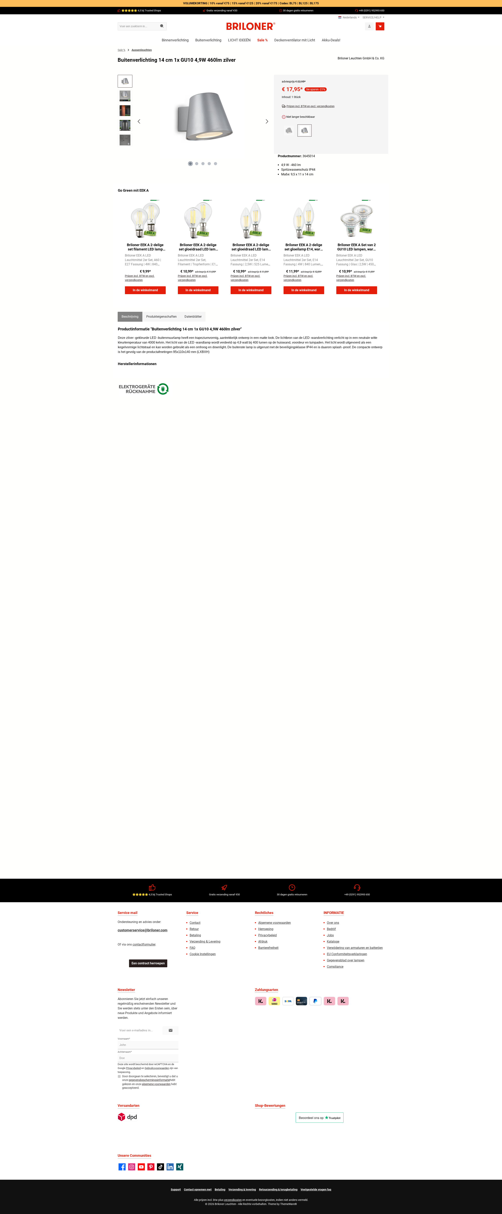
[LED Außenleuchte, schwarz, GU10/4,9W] (289, 130)
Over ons (333, 923)
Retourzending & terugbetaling (278, 1189)
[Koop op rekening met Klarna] (260, 1001)
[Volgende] (267, 121)
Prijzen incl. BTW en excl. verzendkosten (310, 106)
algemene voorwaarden (156, 1084)
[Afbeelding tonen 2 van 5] (196, 163)
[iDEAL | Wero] (274, 1001)
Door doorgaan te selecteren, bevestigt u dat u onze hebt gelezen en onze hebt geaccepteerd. (150, 1082)
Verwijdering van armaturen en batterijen (355, 948)
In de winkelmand (145, 290)
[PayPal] (315, 1001)
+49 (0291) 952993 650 (371, 10)
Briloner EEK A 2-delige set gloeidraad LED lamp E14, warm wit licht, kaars (251, 247)
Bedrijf (331, 929)
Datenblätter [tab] (193, 316)
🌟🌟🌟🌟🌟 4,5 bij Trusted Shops (141, 10)
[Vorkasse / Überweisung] (288, 1001)
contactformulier (144, 944)
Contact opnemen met (198, 1189)
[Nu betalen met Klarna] (329, 1001)
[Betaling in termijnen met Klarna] (343, 1001)
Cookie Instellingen (203, 954)
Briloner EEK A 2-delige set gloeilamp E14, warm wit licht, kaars (304, 247)
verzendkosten (233, 1199)
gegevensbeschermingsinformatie (149, 1080)
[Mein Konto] (369, 26)
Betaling (195, 935)
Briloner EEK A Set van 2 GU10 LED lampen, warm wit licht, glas (356, 247)
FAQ (192, 948)
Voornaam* (124, 1038)
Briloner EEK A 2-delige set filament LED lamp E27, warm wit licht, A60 (145, 247)
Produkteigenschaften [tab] (161, 316)
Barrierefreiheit (268, 948)
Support (176, 1189)
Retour (194, 929)
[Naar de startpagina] (251, 26)
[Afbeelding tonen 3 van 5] (203, 163)
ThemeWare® (288, 1204)
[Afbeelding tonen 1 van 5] (190, 163)
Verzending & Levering (205, 941)
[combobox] (138, 26)
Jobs (330, 935)
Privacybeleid (267, 935)
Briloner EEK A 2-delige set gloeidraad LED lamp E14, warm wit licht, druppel (198, 247)
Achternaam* (125, 1052)
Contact (195, 923)
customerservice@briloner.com (142, 930)
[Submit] (170, 1030)
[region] (194, 125)
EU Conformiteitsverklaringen (347, 954)
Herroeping (265, 929)
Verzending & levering (242, 1189)
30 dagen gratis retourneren (298, 10)
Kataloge (333, 941)
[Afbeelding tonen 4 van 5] (209, 163)
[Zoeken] (162, 26)
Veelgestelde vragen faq (316, 1189)
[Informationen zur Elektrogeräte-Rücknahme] (144, 390)
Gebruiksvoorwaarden (157, 1068)
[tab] (130, 317)
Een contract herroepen (148, 963)
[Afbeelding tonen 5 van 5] (215, 163)
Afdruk (262, 941)
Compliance (335, 966)
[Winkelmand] (380, 26)
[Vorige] (139, 121)
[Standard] (127, 1116)
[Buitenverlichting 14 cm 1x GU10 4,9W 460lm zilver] (203, 117)
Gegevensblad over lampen (345, 960)
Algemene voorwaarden (274, 923)
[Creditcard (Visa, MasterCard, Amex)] (301, 1001)
